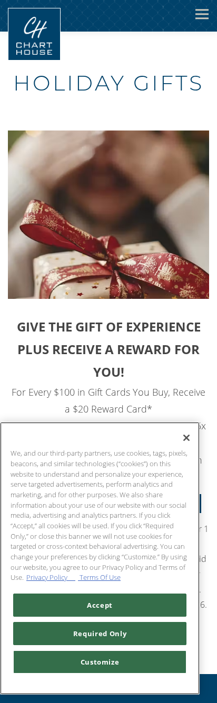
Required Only (100, 633)
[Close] (186, 437)
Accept (100, 605)
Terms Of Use (99, 577)
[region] (100, 558)
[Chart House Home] (34, 34)
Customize (100, 662)
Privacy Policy (50, 577)
